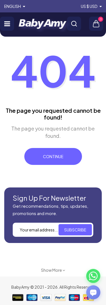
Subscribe (75, 229)
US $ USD (89, 6)
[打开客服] (93, 292)
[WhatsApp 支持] (93, 276)
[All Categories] (7, 24)
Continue (53, 156)
